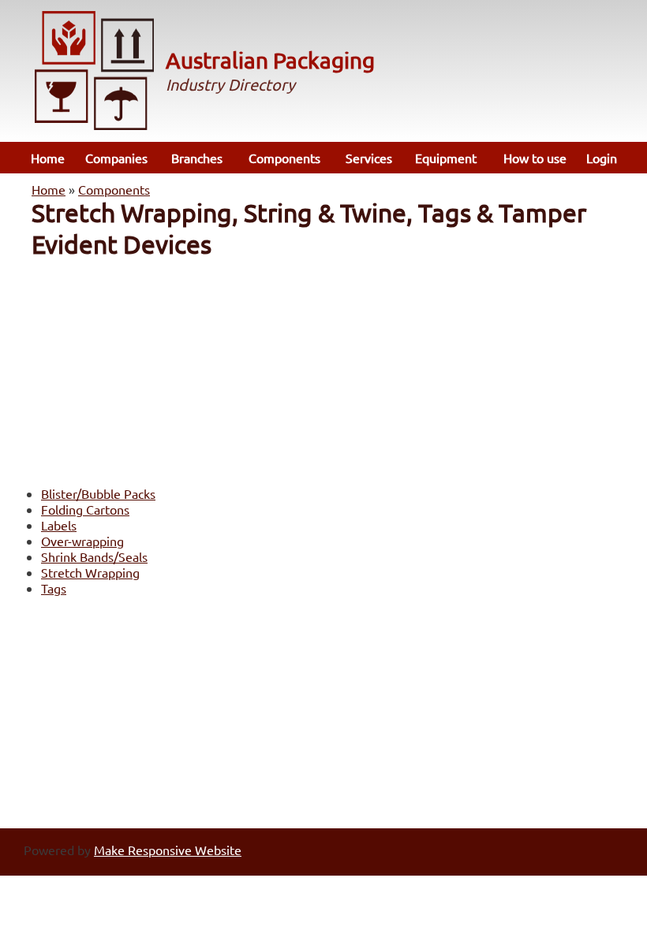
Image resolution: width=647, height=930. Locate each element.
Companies (116, 158)
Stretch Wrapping (90, 572)
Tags (53, 588)
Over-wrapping (82, 541)
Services (369, 158)
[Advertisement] (323, 370)
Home (48, 158)
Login (601, 158)
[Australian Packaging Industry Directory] (95, 72)
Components (284, 158)
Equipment (446, 158)
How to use (535, 158)
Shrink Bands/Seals (94, 556)
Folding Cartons (85, 509)
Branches (197, 158)
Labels (59, 525)
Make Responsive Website (167, 849)
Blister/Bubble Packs (98, 493)
